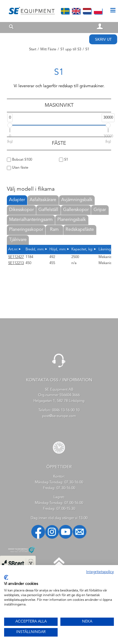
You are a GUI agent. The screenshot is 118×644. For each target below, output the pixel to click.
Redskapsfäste (80, 230)
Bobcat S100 (21, 159)
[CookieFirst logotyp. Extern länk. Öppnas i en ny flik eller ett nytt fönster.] (6, 577)
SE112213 (16, 263)
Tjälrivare (18, 240)
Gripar (100, 210)
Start (32, 49)
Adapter (17, 200)
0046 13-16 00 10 (66, 410)
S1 (65, 159)
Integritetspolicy (100, 572)
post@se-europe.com (59, 416)
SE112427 (16, 257)
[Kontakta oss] (59, 369)
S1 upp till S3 (70, 49)
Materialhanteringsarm (31, 220)
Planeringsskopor (26, 230)
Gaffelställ (48, 210)
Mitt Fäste (48, 49)
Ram (54, 230)
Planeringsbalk (71, 220)
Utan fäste (19, 167)
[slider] (9, 125)
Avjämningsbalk (76, 200)
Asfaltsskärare (43, 200)
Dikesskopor (21, 210)
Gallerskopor (76, 210)
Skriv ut (103, 39)
